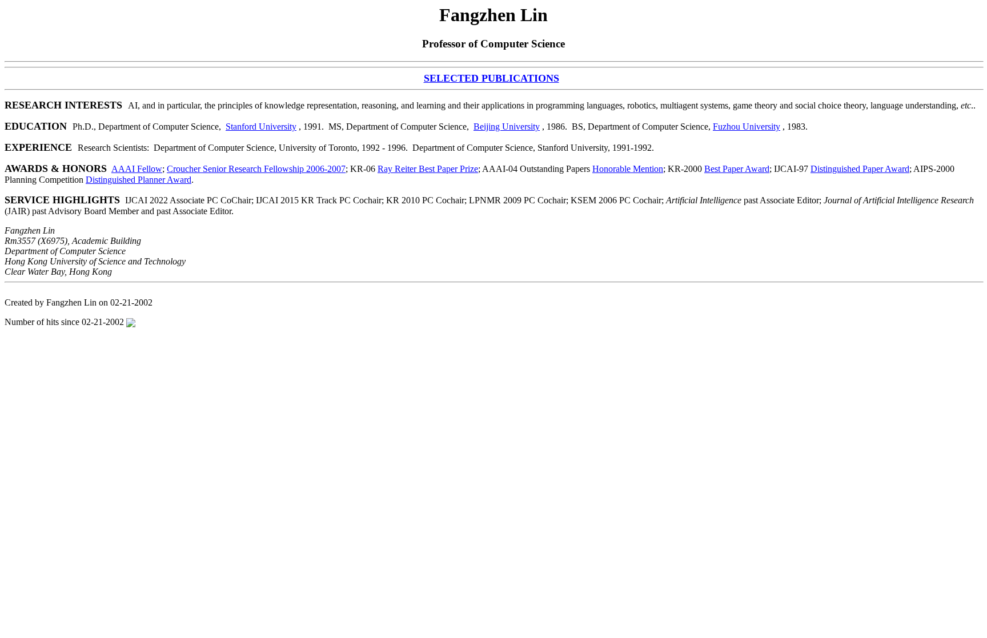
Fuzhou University (746, 126)
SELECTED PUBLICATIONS (491, 78)
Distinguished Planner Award (138, 179)
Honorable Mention (627, 169)
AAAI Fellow (136, 169)
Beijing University (507, 126)
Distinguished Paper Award (860, 169)
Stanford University (261, 126)
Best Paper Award (736, 169)
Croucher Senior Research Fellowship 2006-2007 (256, 169)
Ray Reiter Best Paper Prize (428, 169)
